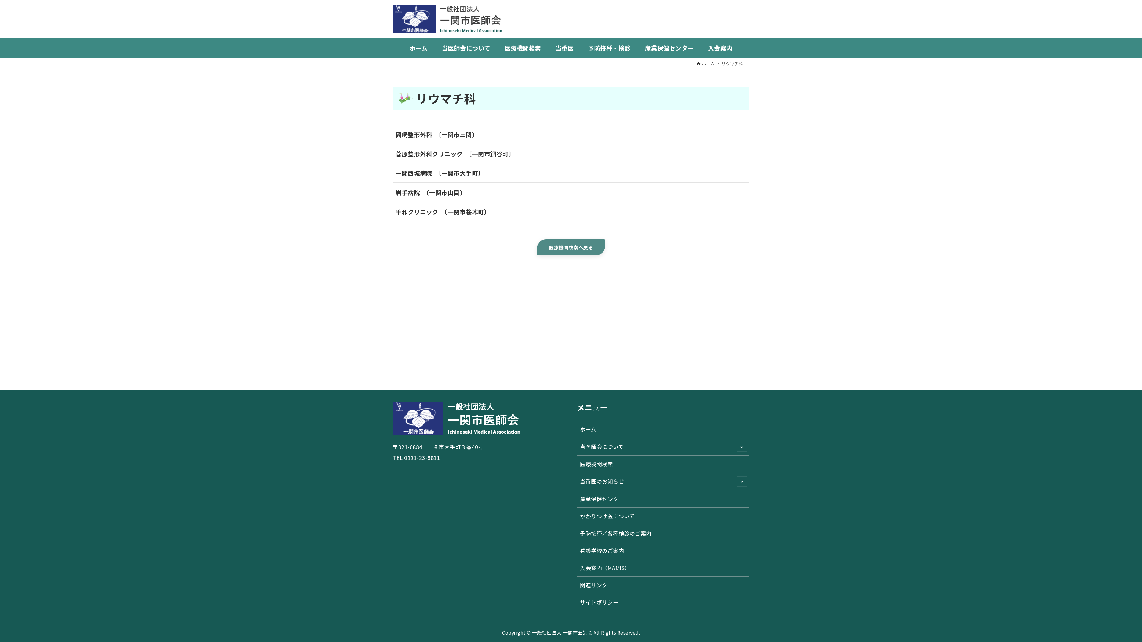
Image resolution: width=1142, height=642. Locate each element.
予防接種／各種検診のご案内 (616, 533)
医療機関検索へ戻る (571, 247)
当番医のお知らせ (602, 481)
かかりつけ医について (607, 516)
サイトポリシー (599, 602)
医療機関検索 (596, 464)
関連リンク (594, 585)
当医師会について (602, 446)
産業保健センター (602, 499)
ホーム (588, 429)
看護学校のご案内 (602, 550)
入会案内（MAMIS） (605, 568)
